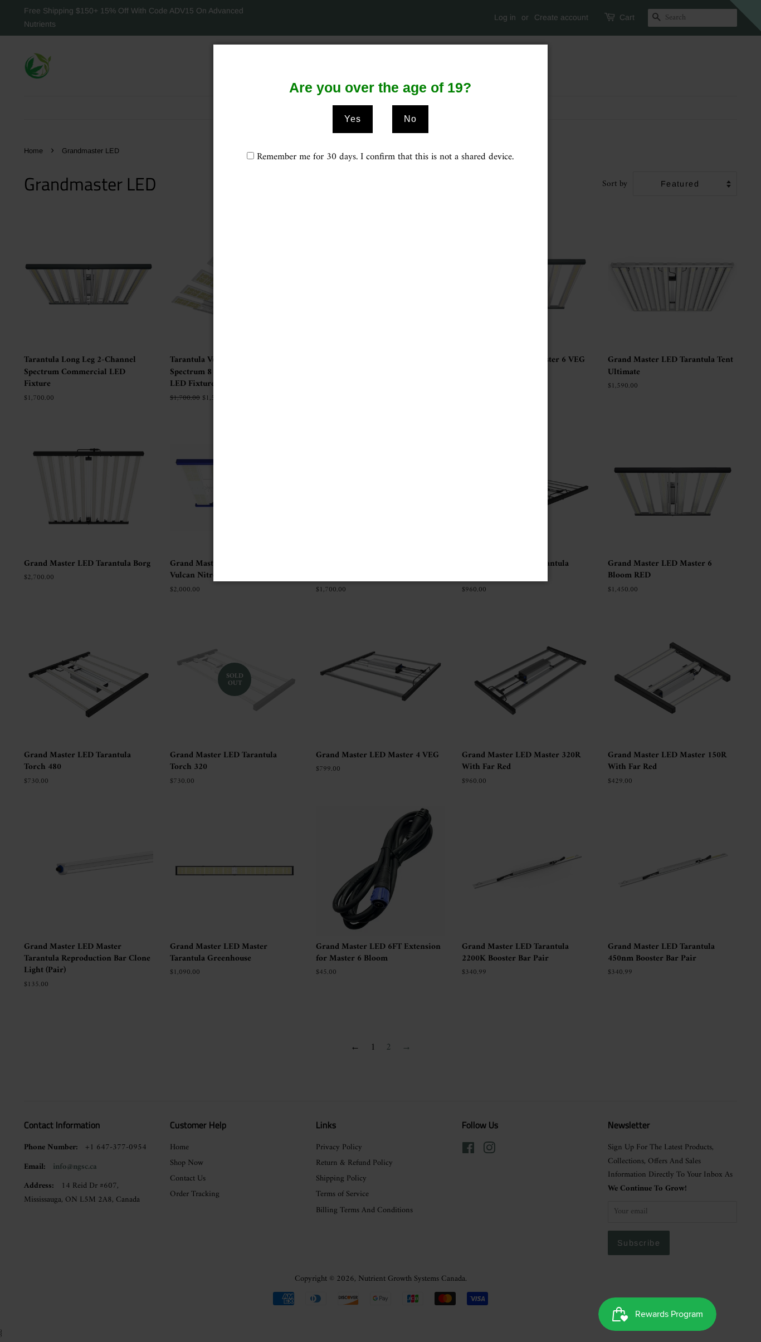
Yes (352, 119)
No (410, 119)
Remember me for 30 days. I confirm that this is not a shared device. (385, 157)
